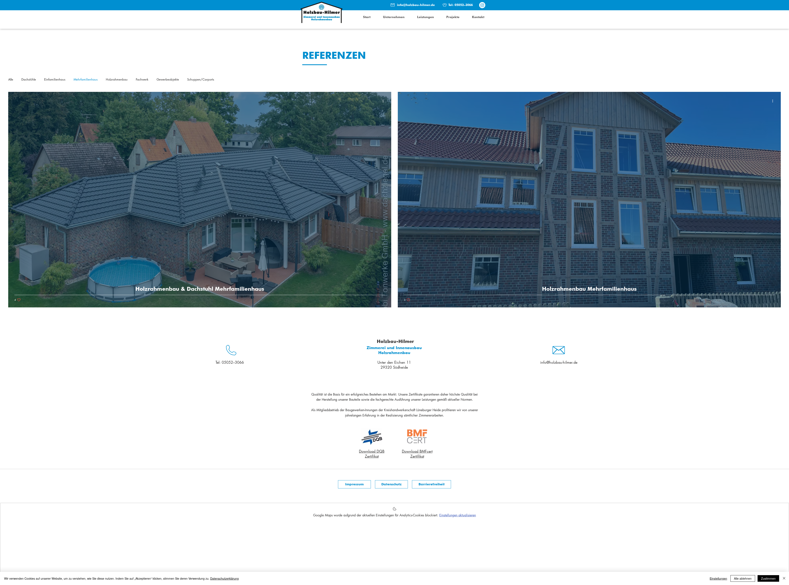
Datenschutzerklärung (224, 578)
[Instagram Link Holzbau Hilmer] (482, 5)
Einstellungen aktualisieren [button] (457, 515)
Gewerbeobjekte (168, 79)
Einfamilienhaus (54, 79)
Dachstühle (28, 79)
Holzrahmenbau (117, 79)
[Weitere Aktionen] (384, 100)
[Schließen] (784, 578)
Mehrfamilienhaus (86, 79)
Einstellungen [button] (718, 578)
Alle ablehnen (743, 578)
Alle (10, 79)
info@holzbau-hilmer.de (416, 5)
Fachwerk (142, 79)
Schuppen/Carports (200, 79)
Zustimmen (768, 578)
